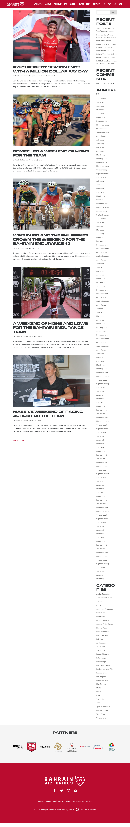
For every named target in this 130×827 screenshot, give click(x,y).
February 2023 (101, 241)
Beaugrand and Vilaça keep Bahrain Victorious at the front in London (106, 38)
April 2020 (100, 361)
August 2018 (101, 432)
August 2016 (101, 523)
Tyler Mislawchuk (103, 707)
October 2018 (101, 425)
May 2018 (100, 444)
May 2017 (100, 489)
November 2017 (102, 466)
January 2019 (101, 414)
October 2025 (101, 129)
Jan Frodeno (101, 643)
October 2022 (101, 252)
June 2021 (100, 312)
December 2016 (102, 508)
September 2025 (102, 132)
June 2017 (100, 485)
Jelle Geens (100, 647)
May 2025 (100, 147)
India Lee (99, 639)
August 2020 (101, 350)
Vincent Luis (101, 718)
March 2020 (100, 365)
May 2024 (100, 189)
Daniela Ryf (41, 76)
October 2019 (101, 380)
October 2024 (101, 170)
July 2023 (100, 222)
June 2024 (100, 185)
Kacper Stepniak (102, 654)
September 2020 (102, 346)
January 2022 (101, 286)
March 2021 (100, 324)
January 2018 (101, 459)
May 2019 (100, 399)
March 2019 (100, 406)
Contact (96, 4)
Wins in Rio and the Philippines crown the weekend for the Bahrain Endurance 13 (50, 239)
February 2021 (101, 327)
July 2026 (100, 102)
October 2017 (101, 470)
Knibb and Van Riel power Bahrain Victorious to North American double (106, 47)
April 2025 (100, 151)
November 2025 (102, 125)
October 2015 (101, 560)
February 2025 (101, 159)
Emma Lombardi (102, 620)
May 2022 (100, 271)
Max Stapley (101, 684)
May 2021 (100, 316)
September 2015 (102, 564)
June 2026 (100, 106)
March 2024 (100, 196)
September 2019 (102, 384)
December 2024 (102, 162)
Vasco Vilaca (101, 714)
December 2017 (102, 462)
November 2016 (102, 511)
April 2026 (100, 114)
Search (113, 12)
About (48, 4)
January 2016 (101, 549)
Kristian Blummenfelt (104, 669)
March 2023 (100, 237)
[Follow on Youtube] (75, 791)
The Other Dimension (88, 809)
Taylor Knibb (101, 699)
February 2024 (101, 200)
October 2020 (101, 342)
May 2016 (100, 534)
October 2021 (101, 297)
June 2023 (100, 226)
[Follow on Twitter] (61, 791)
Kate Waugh (101, 658)
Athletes (38, 4)
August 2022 (101, 260)
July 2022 (100, 264)
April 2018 (100, 447)
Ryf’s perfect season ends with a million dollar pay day (50, 69)
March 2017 (100, 496)
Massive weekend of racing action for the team (48, 413)
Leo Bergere (101, 677)
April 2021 (100, 320)
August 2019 (101, 387)
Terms (58, 809)
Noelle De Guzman (21, 76)
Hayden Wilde (101, 628)
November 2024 (102, 166)
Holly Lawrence (102, 635)
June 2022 (100, 267)
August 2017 (101, 477)
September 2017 (102, 474)
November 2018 (102, 421)
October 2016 (101, 515)
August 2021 (101, 305)
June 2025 (100, 144)
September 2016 (102, 519)
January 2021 (101, 331)
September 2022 (102, 256)
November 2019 (102, 376)
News (56, 76)
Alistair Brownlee (102, 594)
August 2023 (101, 219)
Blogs (98, 605)
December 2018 (102, 417)
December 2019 (102, 372)
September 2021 (102, 301)
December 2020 (102, 335)
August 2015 (101, 568)
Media (98, 688)
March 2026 (100, 117)
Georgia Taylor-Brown (104, 624)
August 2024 (101, 177)
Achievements (60, 4)
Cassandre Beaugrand (104, 609)
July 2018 (100, 436)
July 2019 (100, 391)
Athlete (99, 602)
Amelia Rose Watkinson (105, 598)
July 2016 (100, 526)
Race (98, 695)
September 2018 (102, 429)
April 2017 (100, 493)
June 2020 (100, 354)
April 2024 (100, 192)
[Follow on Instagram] (68, 791)
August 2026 (101, 99)
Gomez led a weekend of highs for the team (51, 153)
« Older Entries (18, 440)
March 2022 (100, 279)
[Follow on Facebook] (55, 791)
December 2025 (102, 121)
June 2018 (100, 440)
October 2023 (101, 211)
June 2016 (100, 530)
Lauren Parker (101, 673)
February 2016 (101, 545)
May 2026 (100, 110)
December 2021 (102, 290)
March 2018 (100, 451)
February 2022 (101, 282)
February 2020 (101, 369)
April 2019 (100, 402)
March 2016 (100, 541)
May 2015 (100, 579)
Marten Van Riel (102, 680)
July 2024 (100, 181)
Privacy (65, 809)
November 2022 (102, 249)
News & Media (84, 4)
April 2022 (100, 275)
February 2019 (101, 410)
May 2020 (100, 357)
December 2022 (102, 245)
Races (72, 4)
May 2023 (100, 230)
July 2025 (100, 140)
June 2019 (100, 395)
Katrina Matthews (103, 665)
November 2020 (102, 339)
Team (98, 703)
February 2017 (101, 500)
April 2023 (100, 234)
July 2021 (100, 309)
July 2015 (100, 571)
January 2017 (101, 504)
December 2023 (102, 204)
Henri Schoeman (102, 632)
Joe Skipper (100, 650)
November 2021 (102, 294)
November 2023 (102, 207)
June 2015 (100, 575)
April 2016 (100, 537)
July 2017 (100, 481)
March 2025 (100, 155)
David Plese (50, 76)
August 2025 (101, 136)
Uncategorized (102, 710)
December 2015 (102, 552)
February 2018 (101, 455)
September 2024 (102, 174)
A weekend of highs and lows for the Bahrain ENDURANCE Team (50, 327)
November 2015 (102, 556)
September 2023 (102, 215)
